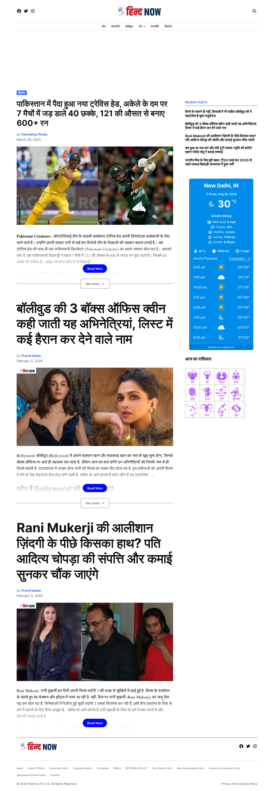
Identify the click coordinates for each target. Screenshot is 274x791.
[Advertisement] (137, 59)
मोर (140, 26)
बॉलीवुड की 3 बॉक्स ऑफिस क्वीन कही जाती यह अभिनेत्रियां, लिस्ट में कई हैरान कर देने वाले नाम (95, 323)
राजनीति (155, 26)
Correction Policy (59, 768)
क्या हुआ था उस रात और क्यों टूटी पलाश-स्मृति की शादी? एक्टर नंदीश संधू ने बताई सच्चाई (218, 150)
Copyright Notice (82, 768)
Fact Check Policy (162, 768)
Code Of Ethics (36, 768)
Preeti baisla (31, 356)
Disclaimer (103, 768)
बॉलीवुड (129, 26)
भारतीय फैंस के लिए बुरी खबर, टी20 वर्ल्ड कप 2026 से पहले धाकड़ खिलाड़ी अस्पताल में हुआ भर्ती (218, 162)
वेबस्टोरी (115, 26)
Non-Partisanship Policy (190, 768)
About (20, 768)
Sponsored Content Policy (31, 775)
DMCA (117, 768)
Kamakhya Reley (34, 134)
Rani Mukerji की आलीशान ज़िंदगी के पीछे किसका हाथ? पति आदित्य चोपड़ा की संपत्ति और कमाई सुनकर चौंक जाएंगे (94, 550)
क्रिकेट (168, 26)
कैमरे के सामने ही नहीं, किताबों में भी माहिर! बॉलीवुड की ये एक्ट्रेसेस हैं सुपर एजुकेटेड (218, 114)
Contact (55, 775)
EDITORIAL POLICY (136, 768)
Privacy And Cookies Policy (224, 768)
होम (104, 26)
